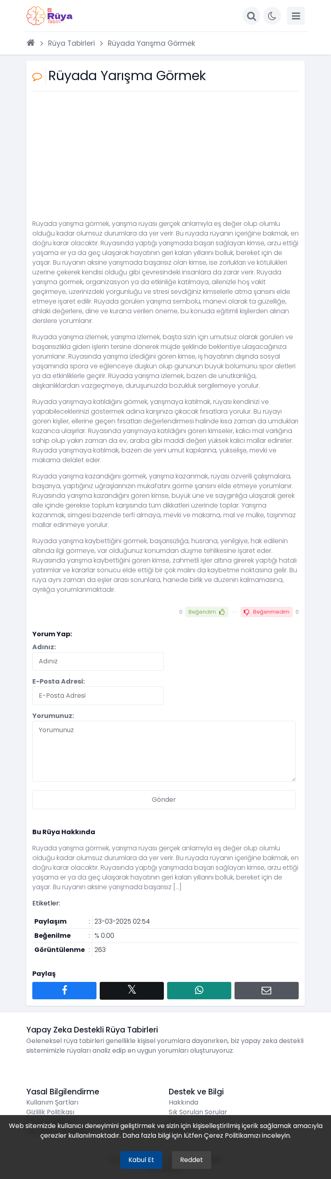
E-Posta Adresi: (58, 681)
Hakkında (183, 1102)
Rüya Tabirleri (71, 43)
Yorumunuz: (53, 715)
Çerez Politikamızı (232, 1135)
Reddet (191, 1159)
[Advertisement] (165, 158)
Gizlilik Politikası (50, 1112)
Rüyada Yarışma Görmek (151, 43)
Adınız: (44, 647)
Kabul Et (141, 1159)
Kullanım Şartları (52, 1102)
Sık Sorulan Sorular (198, 1112)
